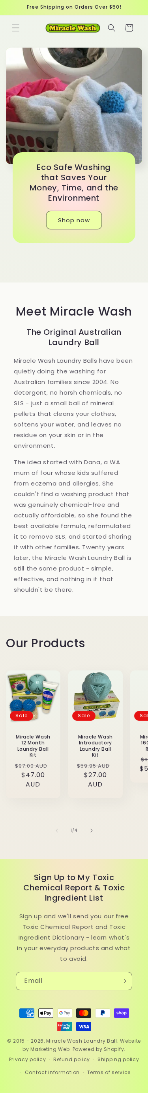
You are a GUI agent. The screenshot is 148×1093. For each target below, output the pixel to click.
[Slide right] (91, 830)
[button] (15, 28)
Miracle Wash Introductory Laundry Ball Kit (95, 746)
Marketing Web (49, 1049)
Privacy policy (27, 1059)
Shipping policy (118, 1059)
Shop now (74, 220)
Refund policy (71, 1059)
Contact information (52, 1072)
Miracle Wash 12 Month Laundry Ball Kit (33, 746)
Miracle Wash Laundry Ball (81, 1041)
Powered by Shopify (98, 1049)
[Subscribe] (123, 981)
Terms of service (109, 1072)
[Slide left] (57, 830)
